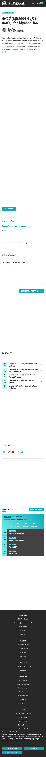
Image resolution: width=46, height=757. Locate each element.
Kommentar (7, 270)
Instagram (18, 452)
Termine (23, 699)
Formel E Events (35, 509)
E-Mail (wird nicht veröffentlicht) (15, 243)
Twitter (9, 452)
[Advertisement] (23, 137)
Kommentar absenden (30, 291)
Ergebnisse (23, 692)
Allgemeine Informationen (23, 713)
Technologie (23, 717)
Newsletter (22, 452)
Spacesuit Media (23, 644)
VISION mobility (23, 648)
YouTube (13, 452)
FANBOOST (23, 721)
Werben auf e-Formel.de (23, 666)
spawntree (23, 656)
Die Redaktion (23, 619)
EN (38, 3)
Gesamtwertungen (23, 696)
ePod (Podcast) (23, 703)
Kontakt (23, 634)
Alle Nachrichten (23, 684)
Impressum (23, 627)
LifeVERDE (23, 652)
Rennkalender (23, 725)
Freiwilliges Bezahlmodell (23, 623)
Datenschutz (23, 630)
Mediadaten (23, 670)
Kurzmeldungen (23, 688)
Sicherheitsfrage (9, 255)
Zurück (10, 209)
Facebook (4, 452)
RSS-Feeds (23, 680)
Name (6, 231)
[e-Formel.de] (13, 3)
